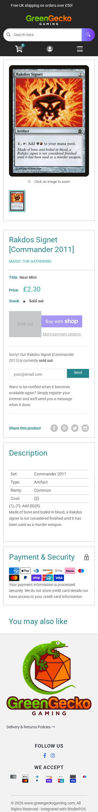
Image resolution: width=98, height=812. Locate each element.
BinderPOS (77, 809)
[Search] (88, 34)
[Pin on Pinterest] (64, 428)
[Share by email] (85, 428)
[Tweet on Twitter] (75, 428)
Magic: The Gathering (30, 261)
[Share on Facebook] (54, 428)
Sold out (25, 324)
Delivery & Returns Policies (29, 727)
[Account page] (50, 49)
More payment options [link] (62, 334)
